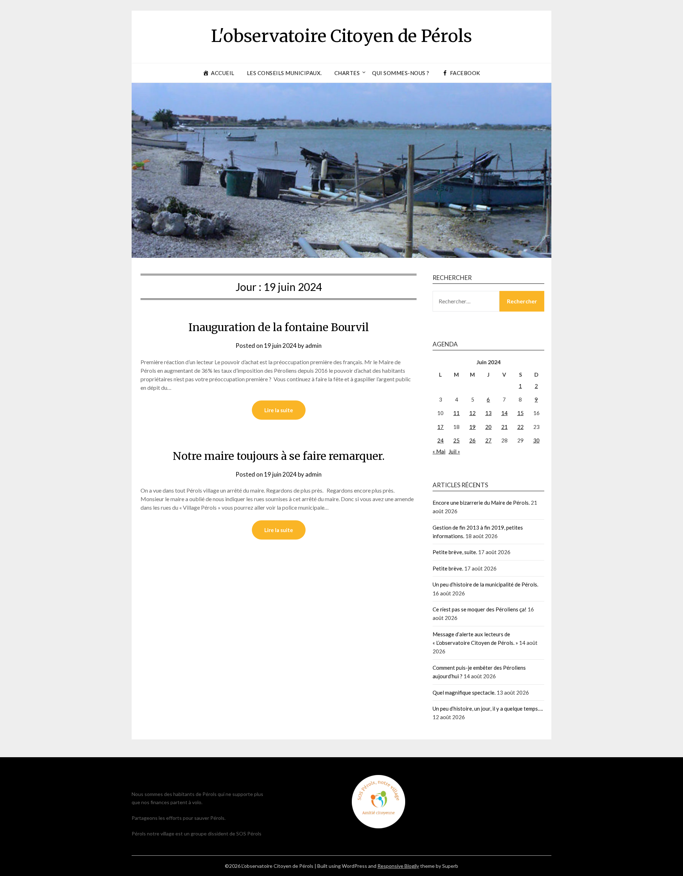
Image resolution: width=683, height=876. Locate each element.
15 (520, 413)
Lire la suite (278, 410)
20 (488, 427)
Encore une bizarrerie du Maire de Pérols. (481, 502)
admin (313, 345)
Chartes (347, 73)
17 (440, 427)
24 (440, 440)
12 (472, 413)
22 (520, 427)
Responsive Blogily (398, 866)
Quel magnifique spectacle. (464, 692)
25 (456, 440)
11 (456, 413)
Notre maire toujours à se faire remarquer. (279, 456)
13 (488, 413)
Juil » (454, 451)
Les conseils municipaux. (284, 73)
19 (472, 427)
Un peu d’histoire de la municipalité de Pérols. (485, 584)
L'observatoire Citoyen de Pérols (341, 36)
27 (488, 440)
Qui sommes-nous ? (400, 73)
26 (472, 440)
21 (504, 427)
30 (536, 440)
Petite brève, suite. (455, 552)
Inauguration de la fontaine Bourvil (279, 327)
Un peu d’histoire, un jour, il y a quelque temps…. (488, 708)
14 (504, 413)
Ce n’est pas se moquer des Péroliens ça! (479, 609)
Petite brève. (448, 568)
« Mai (439, 451)
